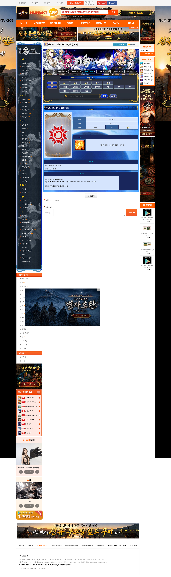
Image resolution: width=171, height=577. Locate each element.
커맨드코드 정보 (26, 81)
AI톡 (22, 337)
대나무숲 (24, 181)
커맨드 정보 (89, 72)
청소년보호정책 (56, 545)
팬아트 (25, 201)
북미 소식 (26, 103)
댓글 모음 (117, 72)
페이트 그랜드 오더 (56, 44)
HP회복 (64, 87)
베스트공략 (25, 153)
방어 (130, 87)
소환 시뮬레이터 (26, 67)
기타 (64, 91)
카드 (86, 91)
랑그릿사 (79, 16)
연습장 (24, 237)
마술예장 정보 (26, 84)
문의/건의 (23, 361)
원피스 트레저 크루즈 (149, 70)
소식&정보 (26, 99)
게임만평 (23, 348)
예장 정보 (25, 74)
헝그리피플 (24, 345)
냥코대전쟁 (147, 63)
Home (48, 71)
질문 (24, 170)
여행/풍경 (24, 329)
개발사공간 (133, 545)
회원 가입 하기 (89, 2)
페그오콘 (25, 193)
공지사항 (25, 216)
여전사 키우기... (30, 398)
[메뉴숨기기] (134, 28)
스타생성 (75, 87)
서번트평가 (25, 91)
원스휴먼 (146, 83)
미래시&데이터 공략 (29, 230)
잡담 (24, 132)
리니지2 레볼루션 (149, 80)
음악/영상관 (26, 167)
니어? (29, 502)
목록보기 (91, 196)
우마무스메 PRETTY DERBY (149, 77)
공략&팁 (25, 149)
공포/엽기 (24, 286)
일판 (24, 146)
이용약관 (30, 545)
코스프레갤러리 (25, 341)
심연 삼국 (28, 424)
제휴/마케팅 (100, 545)
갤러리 (25, 163)
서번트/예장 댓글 (27, 251)
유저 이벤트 (26, 208)
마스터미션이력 (27, 233)
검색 (113, 12)
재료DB (24, 254)
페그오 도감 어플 (27, 240)
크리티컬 (97, 87)
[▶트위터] (60, 179)
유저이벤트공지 (27, 204)
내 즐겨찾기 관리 (147, 54)
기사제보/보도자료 (87, 545)
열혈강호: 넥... (29, 411)
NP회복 (75, 91)
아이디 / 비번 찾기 (90, 4)
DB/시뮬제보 (26, 177)
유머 (22, 282)
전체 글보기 (72, 44)
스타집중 (86, 87)
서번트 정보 (25, 70)
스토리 (24, 160)
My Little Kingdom (31, 406)
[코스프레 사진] (29, 454)
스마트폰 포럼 (24, 333)
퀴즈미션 (24, 189)
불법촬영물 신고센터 (71, 545)
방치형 (74, 16)
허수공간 (24, 226)
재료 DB (24, 77)
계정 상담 (25, 135)
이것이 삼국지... (30, 419)
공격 (119, 87)
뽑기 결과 (25, 139)
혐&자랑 (25, 128)
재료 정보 (103, 72)
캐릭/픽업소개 (27, 156)
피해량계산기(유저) (27, 88)
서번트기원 (26, 142)
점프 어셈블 (147, 73)
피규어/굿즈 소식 (28, 110)
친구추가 (24, 174)
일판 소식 (26, 106)
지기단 (24, 219)
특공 (108, 87)
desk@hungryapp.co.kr (100, 562)
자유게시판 (24, 278)
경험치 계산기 (26, 63)
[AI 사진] (29, 490)
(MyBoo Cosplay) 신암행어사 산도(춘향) (33, 468)
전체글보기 (25, 125)
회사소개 (21, 545)
